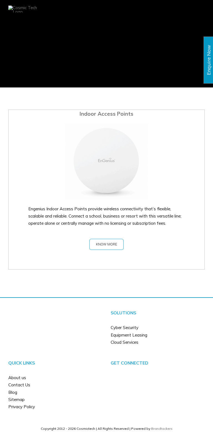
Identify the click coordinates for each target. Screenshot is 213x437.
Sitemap (16, 399)
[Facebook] (146, 378)
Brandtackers (162, 428)
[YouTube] (154, 378)
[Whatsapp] (169, 378)
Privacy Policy (21, 406)
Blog (12, 392)
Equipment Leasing (129, 335)
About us (17, 377)
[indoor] (106, 127)
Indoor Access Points (106, 113)
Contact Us (19, 384)
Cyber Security (124, 327)
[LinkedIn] (161, 378)
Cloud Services (124, 342)
